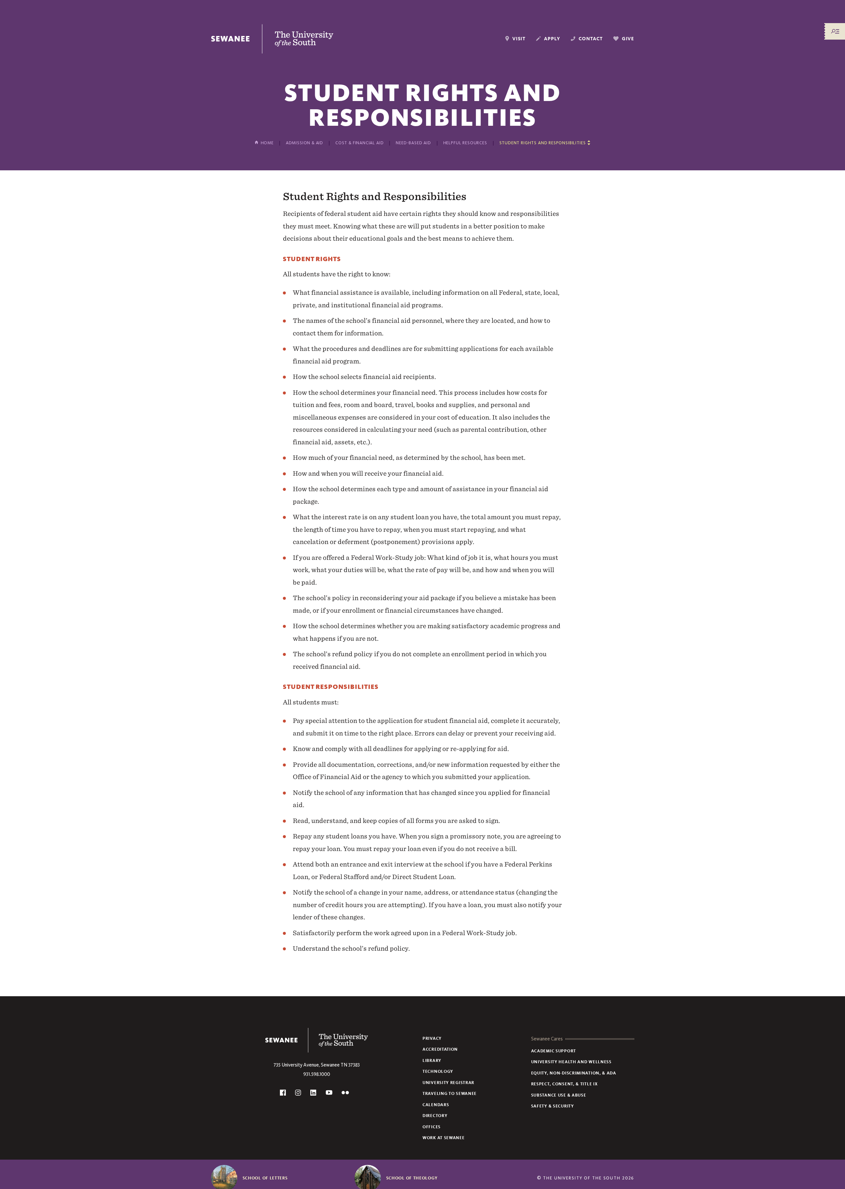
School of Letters (265, 1178)
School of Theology (412, 1178)
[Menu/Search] (835, 31)
